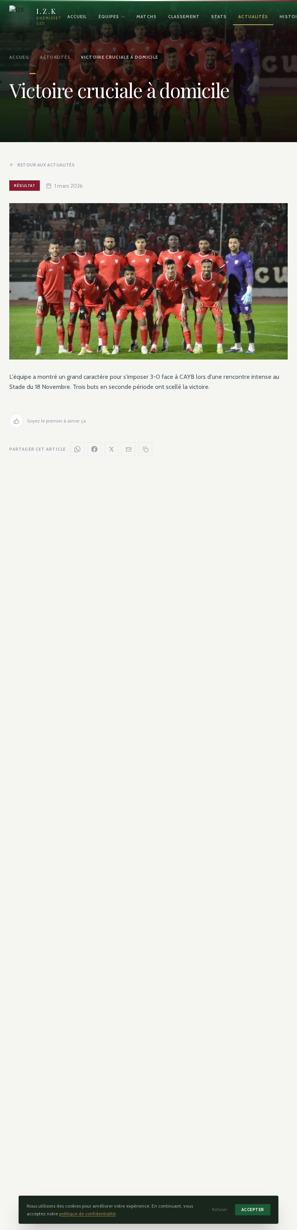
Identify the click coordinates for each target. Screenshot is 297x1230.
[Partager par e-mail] (128, 449)
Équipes (109, 16)
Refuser (219, 1209)
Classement (184, 16)
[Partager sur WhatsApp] (77, 449)
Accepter (252, 1209)
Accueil (77, 16)
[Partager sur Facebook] (94, 449)
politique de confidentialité (87, 1213)
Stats (219, 16)
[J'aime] (16, 421)
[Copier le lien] (145, 449)
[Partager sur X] (111, 449)
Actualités (253, 16)
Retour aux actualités (46, 165)
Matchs (147, 16)
